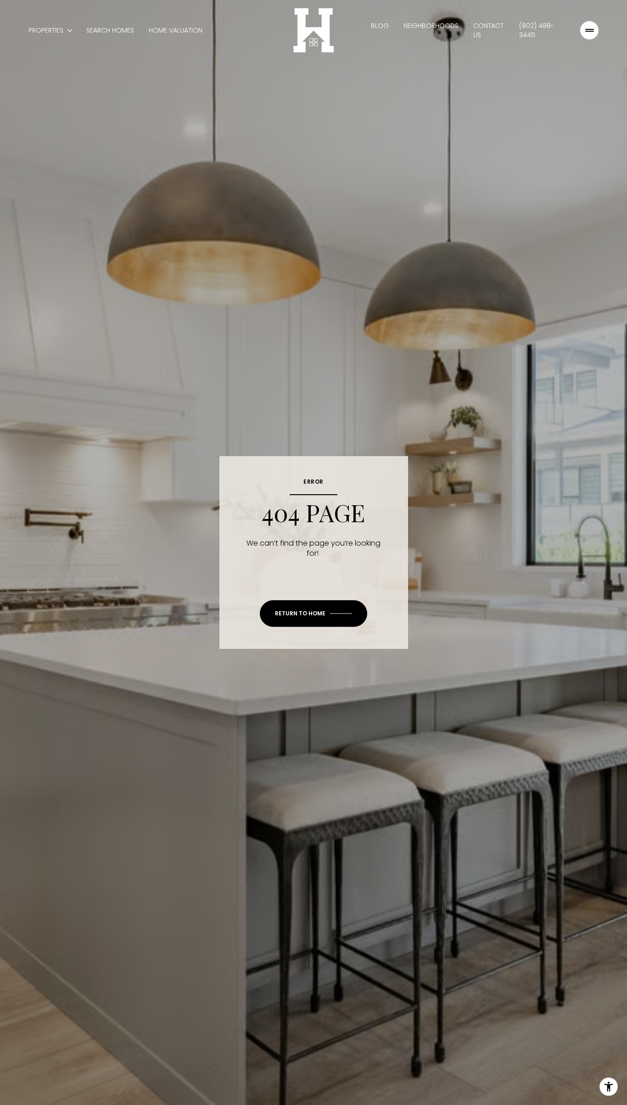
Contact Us (488, 30)
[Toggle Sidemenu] (589, 30)
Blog (380, 25)
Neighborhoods (431, 25)
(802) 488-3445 (536, 30)
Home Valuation (175, 30)
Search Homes (110, 30)
